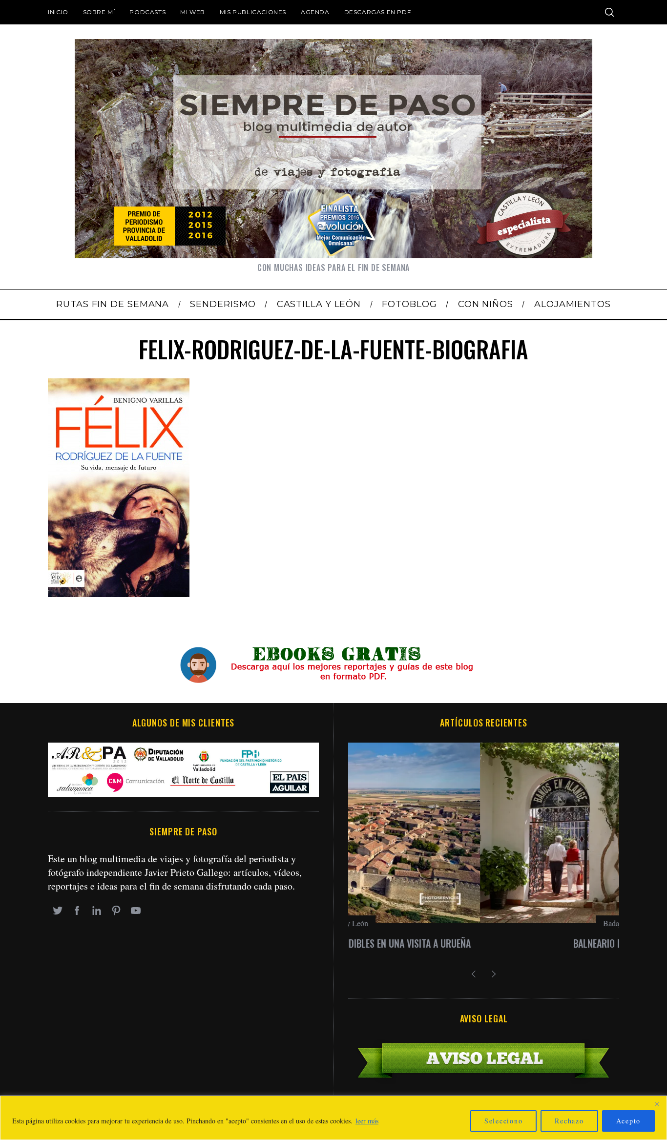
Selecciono (503, 1120)
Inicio (58, 12)
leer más (366, 1120)
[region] (333, 1118)
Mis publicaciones (253, 12)
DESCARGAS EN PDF (377, 12)
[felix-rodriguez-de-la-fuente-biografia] (118, 593)
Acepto (628, 1120)
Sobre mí (99, 12)
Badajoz (484, 923)
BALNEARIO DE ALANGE (483, 943)
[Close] (657, 1104)
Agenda (315, 12)
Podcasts (147, 12)
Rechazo (569, 1120)
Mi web (192, 12)
